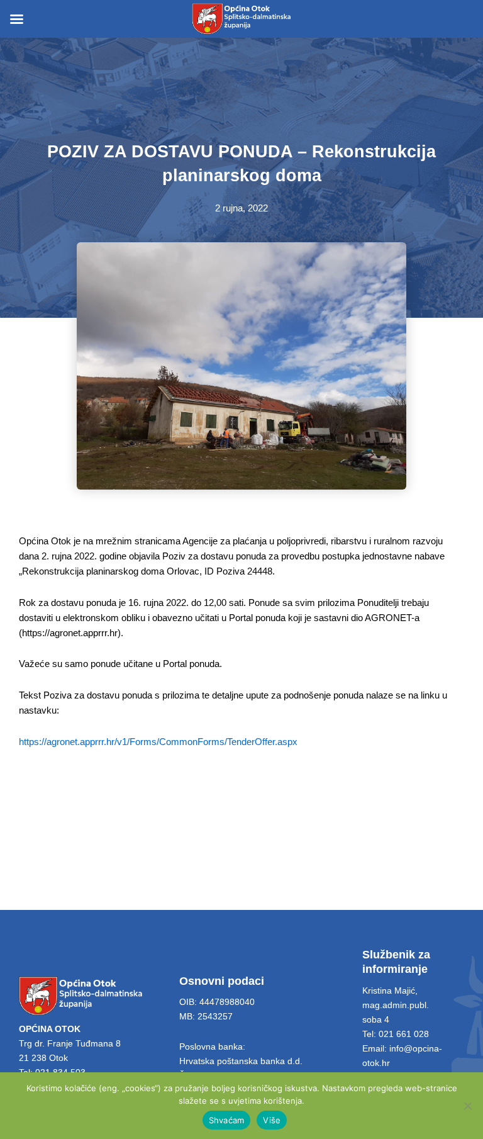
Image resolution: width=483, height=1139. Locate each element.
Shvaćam (227, 1120)
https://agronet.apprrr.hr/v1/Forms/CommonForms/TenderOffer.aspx (158, 742)
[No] (467, 1105)
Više (271, 1120)
